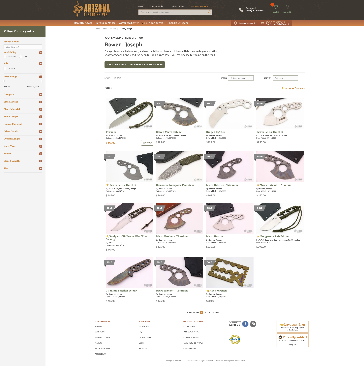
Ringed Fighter (215, 132)
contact (141, 6)
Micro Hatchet (215, 236)
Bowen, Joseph (115, 135)
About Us (99, 326)
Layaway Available (200, 6)
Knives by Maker (105, 23)
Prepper (111, 132)
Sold (25, 56)
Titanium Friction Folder (121, 291)
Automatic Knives (191, 337)
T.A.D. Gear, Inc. (165, 135)
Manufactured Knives (193, 343)
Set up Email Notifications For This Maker (136, 64)
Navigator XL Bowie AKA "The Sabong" (126, 238)
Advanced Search (129, 23)
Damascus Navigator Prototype (175, 185)
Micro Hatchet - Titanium (222, 185)
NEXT (218, 312)
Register (143, 348)
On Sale (11, 69)
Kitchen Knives (189, 348)
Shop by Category (178, 23)
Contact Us (100, 332)
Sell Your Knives (153, 23)
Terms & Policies (102, 337)
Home (97, 29)
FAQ (140, 332)
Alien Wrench (218, 291)
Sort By (267, 78)
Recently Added (83, 23)
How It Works (145, 326)
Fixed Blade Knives (191, 332)
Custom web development (224, 361)
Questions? (255, 9)
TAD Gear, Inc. (294, 240)
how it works (157, 6)
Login (141, 343)
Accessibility (100, 354)
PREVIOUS (194, 312)
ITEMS (224, 78)
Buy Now (147, 143)
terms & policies (177, 6)
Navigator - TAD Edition (274, 236)
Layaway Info (145, 337)
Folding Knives (189, 326)
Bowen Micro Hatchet (169, 132)
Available (12, 56)
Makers (98, 343)
